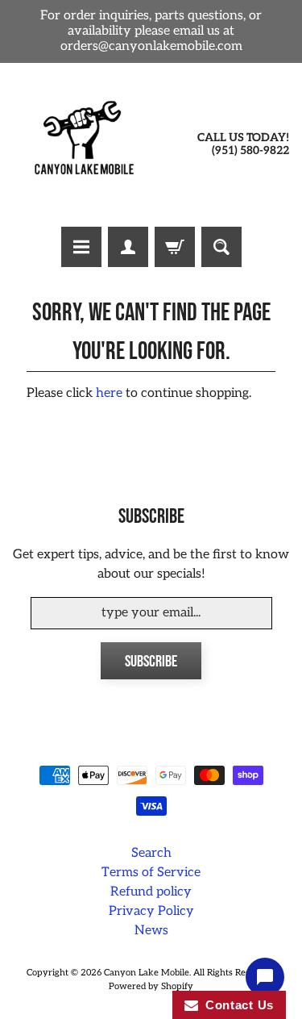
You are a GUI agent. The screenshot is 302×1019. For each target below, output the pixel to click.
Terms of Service (151, 872)
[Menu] (81, 247)
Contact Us (236, 1005)
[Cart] (175, 247)
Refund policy (151, 892)
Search (151, 853)
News (151, 930)
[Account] (128, 247)
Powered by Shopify (151, 986)
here (109, 393)
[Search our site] (221, 247)
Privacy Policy (151, 911)
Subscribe (151, 661)
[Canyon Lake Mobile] (82, 145)
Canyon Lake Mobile (146, 972)
